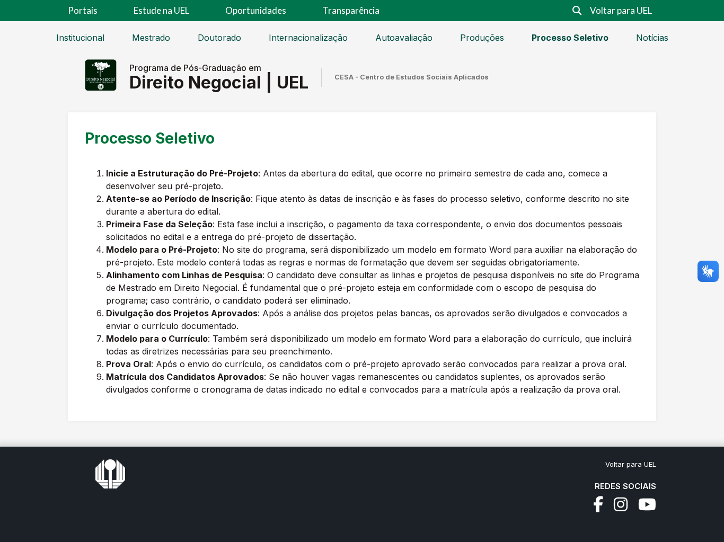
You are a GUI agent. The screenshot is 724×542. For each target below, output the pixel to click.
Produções (482, 37)
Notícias (652, 37)
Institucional (80, 37)
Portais (83, 10)
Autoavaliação (403, 37)
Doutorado (219, 37)
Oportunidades (255, 10)
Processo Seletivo (570, 37)
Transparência (350, 10)
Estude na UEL (161, 10)
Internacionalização (308, 37)
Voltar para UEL (621, 10)
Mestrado (151, 37)
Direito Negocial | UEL (218, 82)
